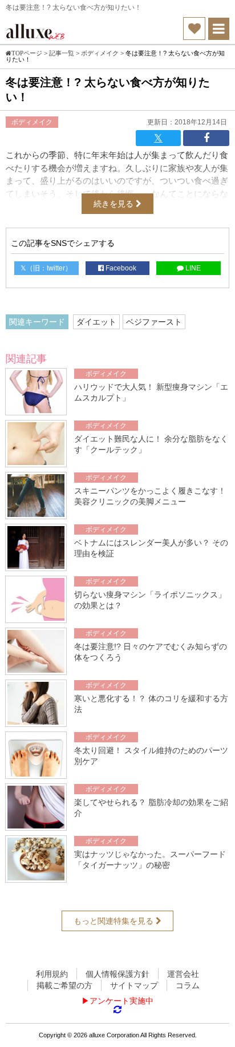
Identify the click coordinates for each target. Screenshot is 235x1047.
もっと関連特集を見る (115, 920)
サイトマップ (134, 985)
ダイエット (96, 321)
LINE (192, 268)
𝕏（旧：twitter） (46, 268)
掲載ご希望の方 (64, 985)
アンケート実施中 (121, 1000)
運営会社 (183, 974)
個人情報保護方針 (117, 974)
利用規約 (52, 974)
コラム (188, 985)
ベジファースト (154, 321)
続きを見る (115, 203)
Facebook (120, 268)
